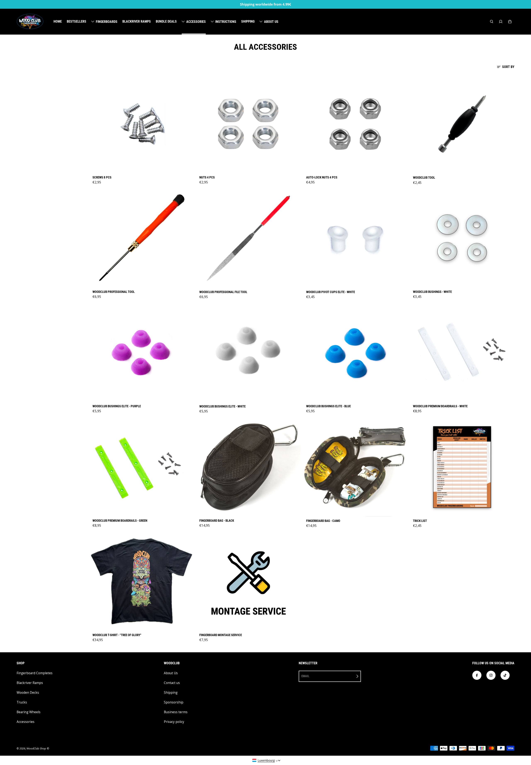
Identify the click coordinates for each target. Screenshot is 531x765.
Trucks (22, 702)
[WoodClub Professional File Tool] (248, 238)
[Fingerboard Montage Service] (248, 581)
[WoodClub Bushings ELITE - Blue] (355, 352)
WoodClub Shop (36, 748)
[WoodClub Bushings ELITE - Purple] (141, 352)
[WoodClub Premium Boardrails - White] (462, 352)
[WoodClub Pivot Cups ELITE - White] (355, 238)
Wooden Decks (28, 692)
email (305, 676)
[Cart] (509, 21)
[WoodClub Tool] (462, 123)
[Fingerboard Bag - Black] (248, 466)
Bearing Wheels (28, 712)
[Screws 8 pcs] (141, 123)
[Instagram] (491, 675)
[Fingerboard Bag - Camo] (355, 467)
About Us (171, 673)
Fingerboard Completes (34, 673)
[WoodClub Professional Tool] (141, 238)
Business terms (176, 712)
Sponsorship (173, 702)
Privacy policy (174, 722)
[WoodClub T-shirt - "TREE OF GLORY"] (141, 581)
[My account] (500, 21)
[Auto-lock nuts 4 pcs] (355, 123)
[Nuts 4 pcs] (248, 123)
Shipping (171, 692)
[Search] (491, 21)
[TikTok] (505, 675)
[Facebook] (476, 675)
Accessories (25, 722)
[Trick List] (462, 467)
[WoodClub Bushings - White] (462, 238)
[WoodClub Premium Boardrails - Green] (141, 466)
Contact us (172, 683)
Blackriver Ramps (30, 683)
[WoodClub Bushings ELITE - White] (248, 352)
